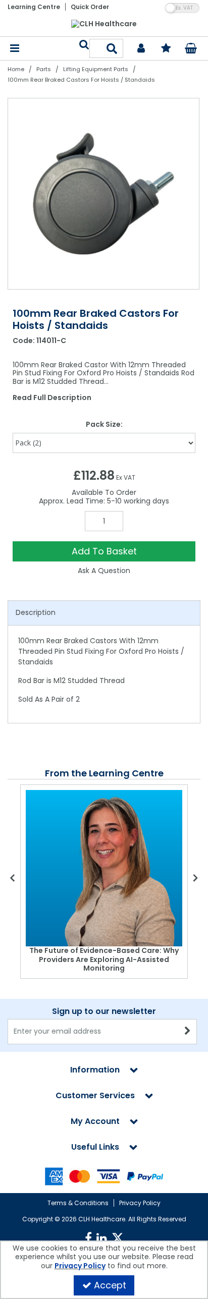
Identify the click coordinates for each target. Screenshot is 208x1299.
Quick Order (90, 7)
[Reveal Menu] (14, 48)
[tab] (104, 613)
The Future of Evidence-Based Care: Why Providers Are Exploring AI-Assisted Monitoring (104, 959)
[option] (104, 194)
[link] (88, 1238)
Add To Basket (104, 551)
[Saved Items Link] (166, 48)
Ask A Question (104, 571)
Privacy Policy (140, 1203)
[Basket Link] (191, 49)
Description (36, 612)
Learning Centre (34, 7)
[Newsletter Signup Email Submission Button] (188, 1031)
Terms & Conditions (78, 1203)
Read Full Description (52, 397)
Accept (110, 1285)
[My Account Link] (141, 48)
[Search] (112, 48)
